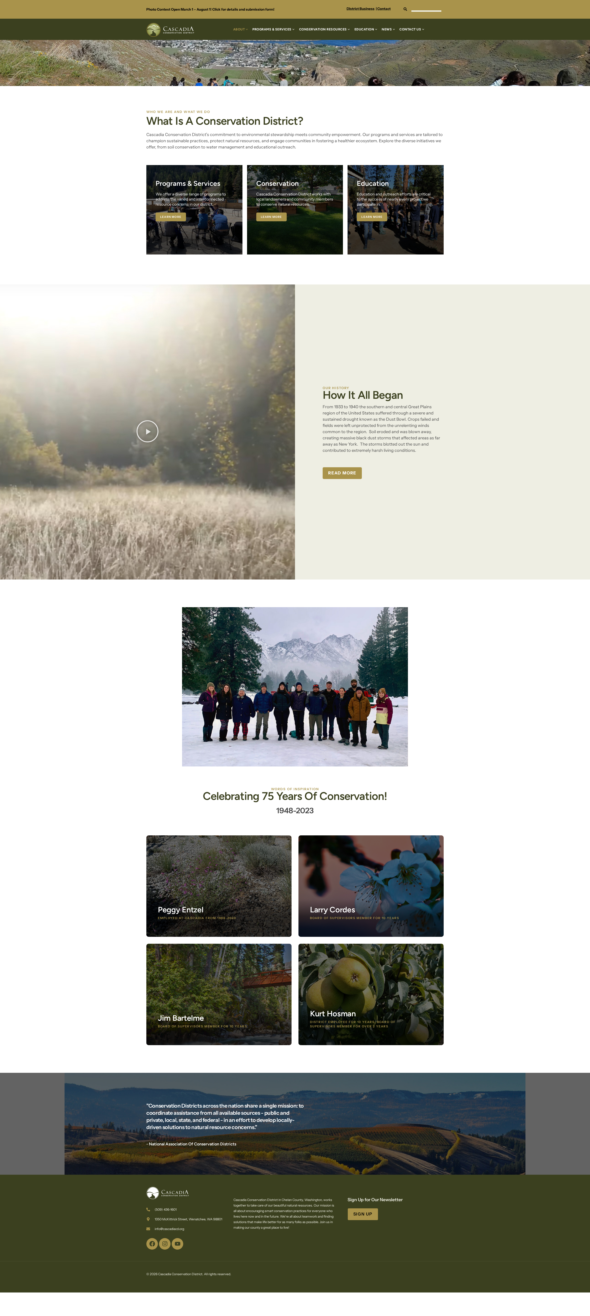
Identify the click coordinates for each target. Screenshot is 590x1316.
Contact (384, 8)
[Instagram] (165, 1244)
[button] (147, 432)
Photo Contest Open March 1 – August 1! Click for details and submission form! (210, 9)
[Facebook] (152, 1244)
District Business (361, 8)
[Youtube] (177, 1244)
